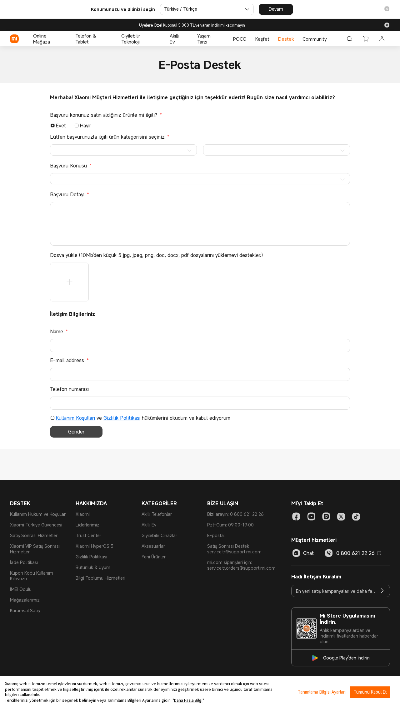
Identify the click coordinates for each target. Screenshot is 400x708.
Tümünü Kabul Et (370, 692)
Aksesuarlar (153, 546)
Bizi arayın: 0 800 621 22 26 (235, 514)
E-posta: (216, 535)
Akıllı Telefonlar (157, 514)
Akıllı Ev (149, 525)
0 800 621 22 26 (355, 553)
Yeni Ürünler (154, 557)
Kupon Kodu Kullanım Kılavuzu (31, 576)
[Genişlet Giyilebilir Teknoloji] (159, 38)
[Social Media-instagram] (326, 516)
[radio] (52, 125)
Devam (276, 9)
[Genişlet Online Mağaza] (64, 38)
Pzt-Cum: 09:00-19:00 (230, 525)
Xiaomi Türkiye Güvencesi (36, 525)
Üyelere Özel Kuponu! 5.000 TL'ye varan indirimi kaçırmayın (192, 25)
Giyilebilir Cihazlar (159, 535)
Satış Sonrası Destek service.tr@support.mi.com (234, 549)
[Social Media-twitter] (341, 516)
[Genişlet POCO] (249, 38)
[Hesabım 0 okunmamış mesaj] (382, 38)
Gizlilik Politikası (121, 417)
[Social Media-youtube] (311, 516)
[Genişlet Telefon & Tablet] (110, 38)
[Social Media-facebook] (296, 516)
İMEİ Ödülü (21, 589)
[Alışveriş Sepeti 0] (365, 38)
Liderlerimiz (87, 525)
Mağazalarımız (25, 600)
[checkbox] (52, 417)
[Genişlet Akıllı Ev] (186, 38)
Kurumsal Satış (25, 610)
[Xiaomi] (14, 38)
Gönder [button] (76, 431)
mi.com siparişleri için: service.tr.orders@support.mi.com (241, 565)
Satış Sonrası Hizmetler (34, 535)
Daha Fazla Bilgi (188, 700)
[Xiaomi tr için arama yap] (349, 38)
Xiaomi (83, 514)
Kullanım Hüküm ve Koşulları (38, 514)
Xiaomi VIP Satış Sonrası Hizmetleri (35, 549)
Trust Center (88, 535)
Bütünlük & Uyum (93, 567)
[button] (387, 9)
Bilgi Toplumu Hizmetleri (100, 578)
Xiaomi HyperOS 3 (94, 546)
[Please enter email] (382, 591)
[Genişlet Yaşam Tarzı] (222, 38)
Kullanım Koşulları (75, 417)
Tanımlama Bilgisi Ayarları (322, 692)
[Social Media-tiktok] (356, 516)
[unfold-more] (69, 282)
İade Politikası (24, 562)
